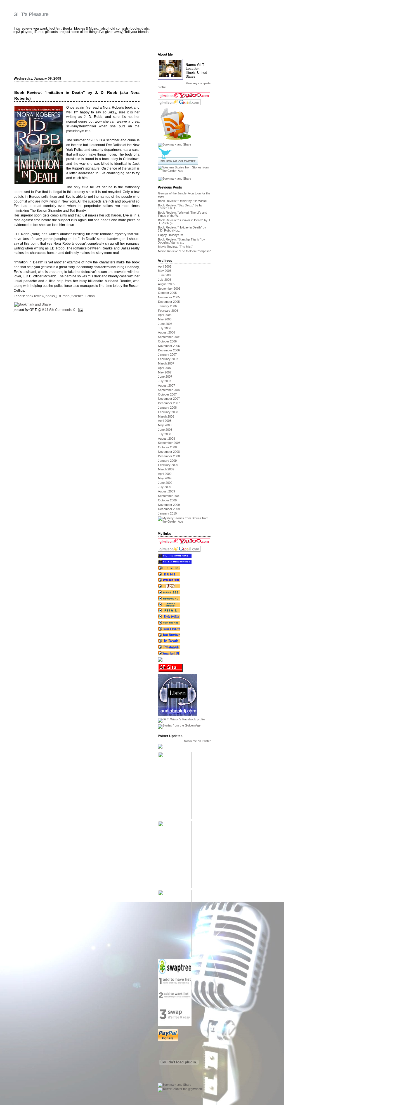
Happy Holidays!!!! (170, 235)
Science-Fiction (83, 296)
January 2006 (167, 306)
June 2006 (165, 323)
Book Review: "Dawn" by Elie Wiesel (182, 201)
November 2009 (169, 504)
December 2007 (169, 403)
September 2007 (169, 390)
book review (35, 296)
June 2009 (165, 482)
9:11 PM (48, 310)
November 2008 (169, 451)
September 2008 (169, 442)
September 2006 (169, 337)
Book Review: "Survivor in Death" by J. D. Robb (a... (184, 221)
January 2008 (167, 407)
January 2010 (167, 513)
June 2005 (165, 275)
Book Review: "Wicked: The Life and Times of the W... (182, 214)
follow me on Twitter (197, 741)
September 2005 (169, 288)
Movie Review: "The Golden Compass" (184, 251)
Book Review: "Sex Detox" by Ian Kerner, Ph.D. (180, 207)
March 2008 (166, 416)
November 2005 (169, 297)
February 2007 (168, 359)
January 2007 (167, 354)
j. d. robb (63, 296)
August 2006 (166, 332)
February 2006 (168, 310)
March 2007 (166, 363)
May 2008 (164, 425)
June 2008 (165, 429)
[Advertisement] (80, 58)
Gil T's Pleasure (31, 14)
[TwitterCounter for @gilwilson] (180, 1088)
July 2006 (164, 328)
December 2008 (169, 456)
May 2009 (164, 478)
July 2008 (164, 434)
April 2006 (164, 314)
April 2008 (164, 420)
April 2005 (164, 266)
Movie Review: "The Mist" (175, 246)
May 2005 (164, 270)
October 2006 (167, 341)
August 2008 (166, 438)
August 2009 (166, 491)
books (50, 296)
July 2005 (164, 279)
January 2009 (167, 460)
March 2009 (166, 469)
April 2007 (164, 368)
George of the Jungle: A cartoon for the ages (184, 195)
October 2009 (167, 500)
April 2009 (164, 473)
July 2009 (164, 487)
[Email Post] (80, 310)
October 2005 (167, 292)
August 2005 (166, 284)
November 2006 (169, 345)
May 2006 (164, 319)
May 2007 (164, 372)
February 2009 (168, 464)
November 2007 (169, 398)
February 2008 (168, 412)
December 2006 (169, 350)
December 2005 (169, 301)
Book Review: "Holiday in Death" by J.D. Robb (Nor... (182, 229)
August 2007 (166, 385)
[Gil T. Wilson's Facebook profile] (181, 719)
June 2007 (165, 376)
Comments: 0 (65, 310)
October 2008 (167, 447)
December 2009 (169, 509)
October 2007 (167, 394)
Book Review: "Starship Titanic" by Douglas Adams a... (181, 241)
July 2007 (164, 381)
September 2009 (169, 495)
